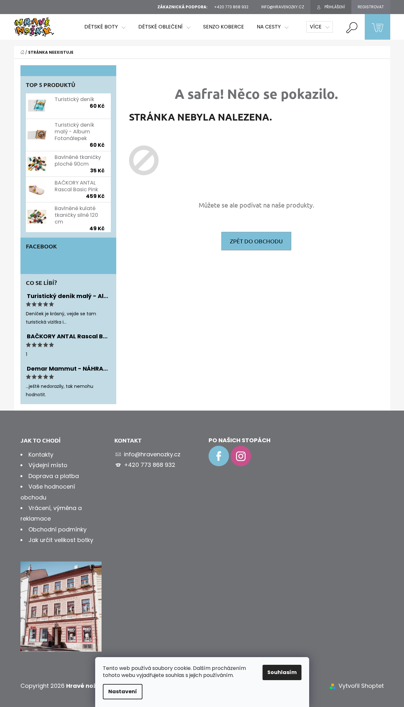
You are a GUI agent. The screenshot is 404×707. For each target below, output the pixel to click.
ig (241, 456)
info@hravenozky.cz (152, 454)
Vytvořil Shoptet (361, 686)
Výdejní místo (47, 465)
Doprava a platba (53, 476)
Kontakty (40, 455)
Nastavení (122, 691)
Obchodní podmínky (57, 529)
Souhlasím (282, 672)
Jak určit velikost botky (60, 540)
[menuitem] (105, 27)
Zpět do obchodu (256, 241)
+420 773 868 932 (149, 465)
